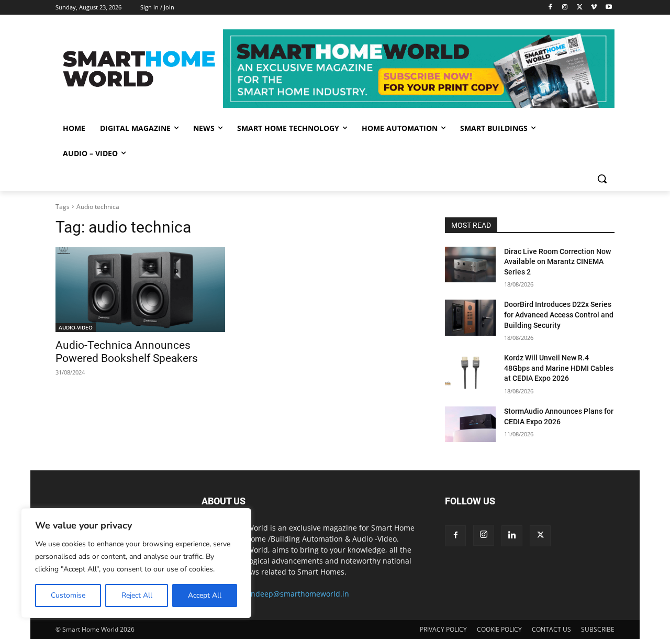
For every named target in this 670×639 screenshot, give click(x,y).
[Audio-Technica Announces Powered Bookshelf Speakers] (140, 289)
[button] (602, 178)
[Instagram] (565, 8)
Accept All (204, 595)
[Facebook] (550, 8)
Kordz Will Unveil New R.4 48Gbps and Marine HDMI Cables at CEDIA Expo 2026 (558, 368)
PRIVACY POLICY (443, 629)
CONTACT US (551, 629)
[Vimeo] (594, 8)
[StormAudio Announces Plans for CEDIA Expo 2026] (470, 424)
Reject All (136, 595)
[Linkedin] (511, 535)
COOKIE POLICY (499, 629)
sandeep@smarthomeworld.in (296, 594)
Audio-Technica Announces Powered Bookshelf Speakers (127, 352)
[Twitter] (580, 8)
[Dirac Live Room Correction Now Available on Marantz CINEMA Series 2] (470, 264)
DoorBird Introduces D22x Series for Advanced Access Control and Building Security (558, 314)
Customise (68, 595)
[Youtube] (608, 8)
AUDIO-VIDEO (76, 327)
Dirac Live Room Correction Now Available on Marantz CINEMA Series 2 (557, 261)
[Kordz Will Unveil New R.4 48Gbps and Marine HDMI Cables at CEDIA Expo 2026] (470, 371)
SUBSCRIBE (598, 629)
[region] (136, 563)
